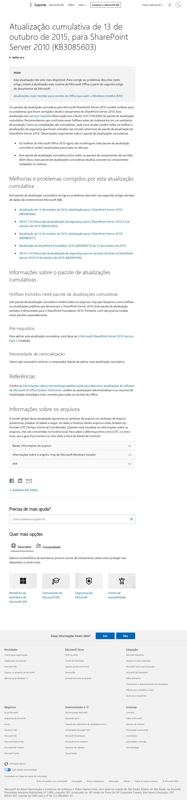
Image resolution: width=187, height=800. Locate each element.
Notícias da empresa (135, 724)
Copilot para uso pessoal (15, 660)
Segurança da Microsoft (14, 718)
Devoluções (70, 672)
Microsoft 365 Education (137, 672)
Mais (81, 4)
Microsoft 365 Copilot (14, 747)
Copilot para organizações (16, 655)
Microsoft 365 (56, 4)
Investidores (131, 735)
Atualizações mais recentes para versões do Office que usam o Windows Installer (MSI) (68, 96)
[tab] (22, 546)
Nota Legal (114, 781)
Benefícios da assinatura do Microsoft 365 (18, 597)
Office (71, 4)
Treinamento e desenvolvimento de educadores (147, 684)
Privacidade (77, 781)
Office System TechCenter (45, 390)
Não (125, 636)
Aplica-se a (18, 57)
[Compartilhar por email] (27, 480)
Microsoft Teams (11, 753)
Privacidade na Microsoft (137, 730)
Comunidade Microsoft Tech (77, 730)
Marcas (126, 781)
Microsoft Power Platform (76, 741)
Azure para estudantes (136, 695)
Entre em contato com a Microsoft (52, 781)
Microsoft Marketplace (75, 735)
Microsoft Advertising (13, 741)
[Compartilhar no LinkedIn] (18, 480)
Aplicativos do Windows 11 (16, 678)
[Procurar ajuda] (169, 5)
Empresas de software (75, 747)
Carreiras (130, 712)
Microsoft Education (135, 655)
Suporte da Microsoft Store (77, 666)
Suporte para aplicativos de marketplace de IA (85, 724)
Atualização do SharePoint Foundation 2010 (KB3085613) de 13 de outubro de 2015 (72, 245)
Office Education (133, 678)
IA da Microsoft (11, 712)
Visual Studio (71, 753)
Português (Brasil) (17, 763)
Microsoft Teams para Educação (140, 666)
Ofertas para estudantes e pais (140, 689)
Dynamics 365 (10, 730)
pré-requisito (43, 116)
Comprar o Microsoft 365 (105, 4)
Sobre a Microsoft (134, 718)
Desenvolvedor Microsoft (76, 712)
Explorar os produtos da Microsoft (19, 672)
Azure (6, 724)
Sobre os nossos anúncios (146, 781)
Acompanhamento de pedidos (78, 678)
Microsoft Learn (72, 718)
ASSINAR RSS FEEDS (25, 490)
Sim (105, 636)
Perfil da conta (71, 655)
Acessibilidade (132, 747)
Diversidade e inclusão (136, 741)
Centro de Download (74, 660)
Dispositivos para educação (138, 660)
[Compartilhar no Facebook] (11, 480)
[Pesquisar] (131, 519)
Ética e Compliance (95, 781)
